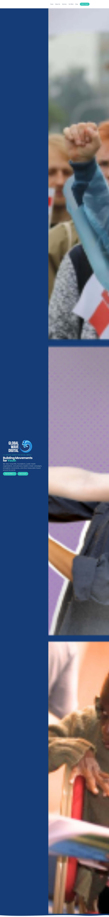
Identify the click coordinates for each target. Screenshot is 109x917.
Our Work (71, 4)
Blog (76, 4)
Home (51, 4)
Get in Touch (84, 4)
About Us (57, 4)
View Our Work (9, 473)
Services (64, 4)
